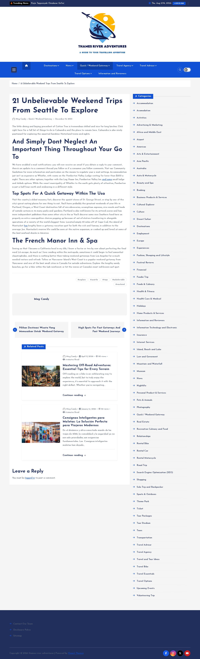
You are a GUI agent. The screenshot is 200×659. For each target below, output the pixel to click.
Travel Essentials (145, 574)
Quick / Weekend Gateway (94, 66)
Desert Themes (76, 653)
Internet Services (145, 342)
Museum (141, 371)
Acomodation (143, 111)
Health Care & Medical (149, 299)
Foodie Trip (142, 277)
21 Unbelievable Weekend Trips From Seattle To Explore (47, 84)
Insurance (142, 335)
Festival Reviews (145, 263)
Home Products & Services (150, 313)
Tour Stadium (143, 523)
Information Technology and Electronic (157, 328)
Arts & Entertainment (148, 154)
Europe (140, 241)
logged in (30, 478)
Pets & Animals (144, 400)
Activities (141, 118)
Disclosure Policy (22, 630)
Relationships (143, 436)
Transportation (144, 538)
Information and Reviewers (112, 74)
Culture (140, 212)
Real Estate (143, 422)
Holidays (141, 306)
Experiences (143, 248)
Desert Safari (144, 219)
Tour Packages (144, 516)
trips (106, 280)
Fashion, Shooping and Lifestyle (153, 255)
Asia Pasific (143, 161)
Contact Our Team (23, 624)
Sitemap (17, 636)
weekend (121, 284)
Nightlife (141, 386)
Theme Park (143, 501)
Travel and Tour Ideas (148, 559)
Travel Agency (123, 66)
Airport (140, 139)
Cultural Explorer (145, 205)
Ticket (140, 509)
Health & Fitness (145, 291)
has (25, 226)
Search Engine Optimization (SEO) (155, 472)
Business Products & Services (152, 197)
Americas (141, 147)
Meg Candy (21, 119)
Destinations (50, 66)
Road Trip (142, 465)
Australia (141, 168)
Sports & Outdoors (146, 494)
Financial (141, 270)
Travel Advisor (147, 66)
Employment (143, 234)
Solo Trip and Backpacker (150, 487)
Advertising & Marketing (149, 125)
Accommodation (145, 103)
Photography (143, 407)
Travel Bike (142, 567)
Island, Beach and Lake (149, 349)
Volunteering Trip (146, 595)
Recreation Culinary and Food (152, 429)
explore (82, 280)
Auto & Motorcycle (146, 176)
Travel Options (82, 74)
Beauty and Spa (145, 183)
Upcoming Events (145, 588)
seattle (95, 280)
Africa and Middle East (149, 132)
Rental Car (142, 451)
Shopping (141, 480)
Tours (139, 530)
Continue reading (73, 395)
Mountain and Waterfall (149, 364)
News (68, 66)
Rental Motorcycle (146, 458)
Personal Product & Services (151, 393)
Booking (141, 190)
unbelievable (119, 280)
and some (107, 179)
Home (15, 84)
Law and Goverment (147, 357)
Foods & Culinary (145, 284)
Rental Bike (143, 443)
